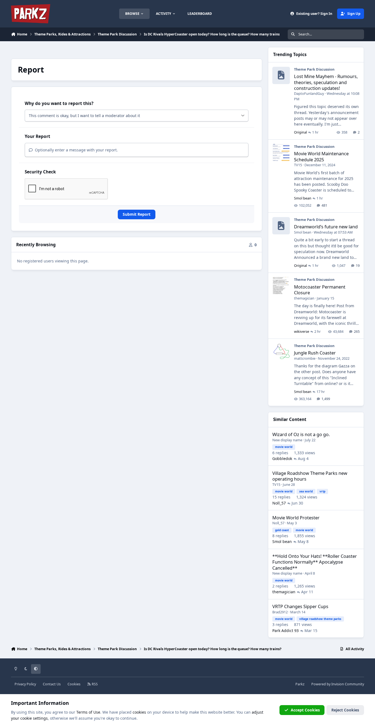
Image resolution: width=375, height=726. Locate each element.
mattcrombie (304, 358)
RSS (94, 684)
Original (300, 132)
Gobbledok (282, 458)
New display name (287, 439)
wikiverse (301, 331)
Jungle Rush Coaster (315, 353)
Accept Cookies (305, 710)
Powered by (337, 684)
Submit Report (136, 214)
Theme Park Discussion (314, 69)
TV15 (298, 164)
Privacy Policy (25, 684)
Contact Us (52, 684)
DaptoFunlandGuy (309, 93)
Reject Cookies (345, 710)
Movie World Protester (296, 517)
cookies (139, 712)
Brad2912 (280, 611)
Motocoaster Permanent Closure (319, 290)
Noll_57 (279, 503)
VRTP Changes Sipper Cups (300, 606)
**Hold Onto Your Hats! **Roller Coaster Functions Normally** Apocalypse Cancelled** (314, 562)
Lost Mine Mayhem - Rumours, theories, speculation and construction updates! (326, 82)
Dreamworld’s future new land (326, 226)
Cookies (74, 684)
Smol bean (302, 198)
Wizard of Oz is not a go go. (301, 434)
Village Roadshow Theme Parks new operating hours (309, 476)
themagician (304, 298)
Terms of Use (88, 712)
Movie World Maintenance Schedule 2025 (321, 156)
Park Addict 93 (285, 630)
